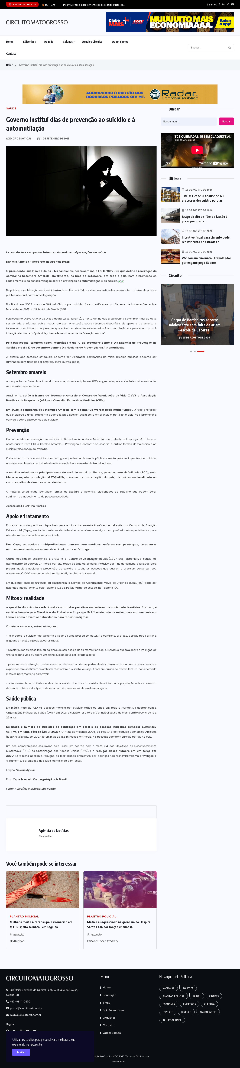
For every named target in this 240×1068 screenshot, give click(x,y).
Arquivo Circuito (92, 41)
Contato (11, 53)
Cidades (214, 996)
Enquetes (109, 1018)
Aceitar (21, 1052)
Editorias (28, 41)
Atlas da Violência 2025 (80, 732)
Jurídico (186, 1012)
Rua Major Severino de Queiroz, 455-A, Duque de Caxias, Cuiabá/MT (42, 992)
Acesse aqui (14, 506)
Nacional (168, 988)
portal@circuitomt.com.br (26, 1008)
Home (10, 41)
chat (76, 573)
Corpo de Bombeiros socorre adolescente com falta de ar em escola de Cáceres (194, 324)
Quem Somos (120, 41)
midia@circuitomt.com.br (25, 1015)
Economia (169, 1004)
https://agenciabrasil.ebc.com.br (35, 788)
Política (188, 988)
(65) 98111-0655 (20, 1001)
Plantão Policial (173, 996)
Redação (18, 934)
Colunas (68, 41)
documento (16, 458)
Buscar (226, 121)
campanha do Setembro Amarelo (46, 410)
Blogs (106, 1002)
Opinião (48, 41)
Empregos (189, 1004)
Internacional (172, 1019)
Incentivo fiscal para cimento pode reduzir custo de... (94, 5)
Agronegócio (208, 1012)
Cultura (209, 1004)
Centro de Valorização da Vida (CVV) (93, 559)
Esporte (168, 1012)
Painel (197, 996)
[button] (191, 351)
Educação (109, 995)
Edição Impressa (114, 1010)
